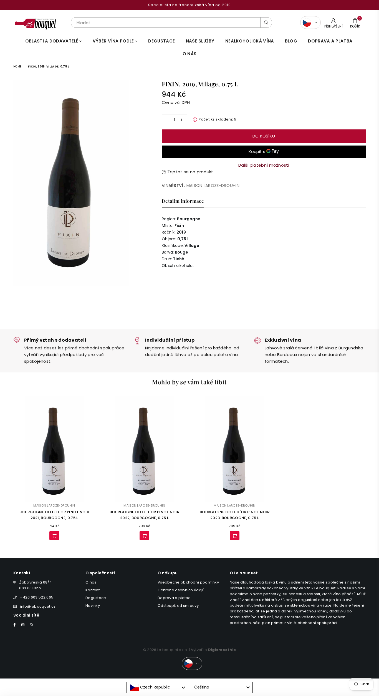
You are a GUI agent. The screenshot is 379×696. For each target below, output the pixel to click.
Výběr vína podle (114, 41)
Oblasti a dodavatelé (52, 41)
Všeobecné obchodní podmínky (188, 582)
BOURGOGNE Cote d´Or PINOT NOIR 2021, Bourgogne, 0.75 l (54, 514)
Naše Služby (200, 41)
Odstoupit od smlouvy (178, 605)
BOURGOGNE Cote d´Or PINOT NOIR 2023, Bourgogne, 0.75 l (234, 514)
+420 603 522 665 (36, 597)
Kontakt (92, 590)
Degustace (161, 41)
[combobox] (157, 687)
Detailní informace (183, 201)
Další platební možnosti (263, 165)
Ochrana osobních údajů (181, 590)
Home (17, 66)
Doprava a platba (174, 597)
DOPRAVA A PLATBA (330, 41)
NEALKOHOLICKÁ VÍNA (249, 41)
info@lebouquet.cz (37, 606)
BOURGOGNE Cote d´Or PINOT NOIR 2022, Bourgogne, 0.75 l (144, 514)
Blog (291, 41)
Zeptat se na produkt (189, 172)
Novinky (92, 605)
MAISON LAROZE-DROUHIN (212, 185)
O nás (190, 54)
